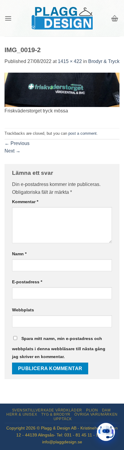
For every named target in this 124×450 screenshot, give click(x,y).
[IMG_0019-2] (62, 89)
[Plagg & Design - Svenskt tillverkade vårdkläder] (62, 18)
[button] (8, 18)
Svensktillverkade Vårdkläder (47, 410)
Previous (17, 143)
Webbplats (23, 309)
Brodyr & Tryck (103, 61)
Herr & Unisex (21, 414)
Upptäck (63, 419)
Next (12, 150)
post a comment (82, 133)
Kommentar (25, 201)
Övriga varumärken (95, 414)
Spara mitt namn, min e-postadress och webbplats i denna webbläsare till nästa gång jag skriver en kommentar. (58, 347)
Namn (19, 253)
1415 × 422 (70, 61)
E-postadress (27, 281)
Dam (106, 410)
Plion (92, 410)
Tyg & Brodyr (55, 414)
